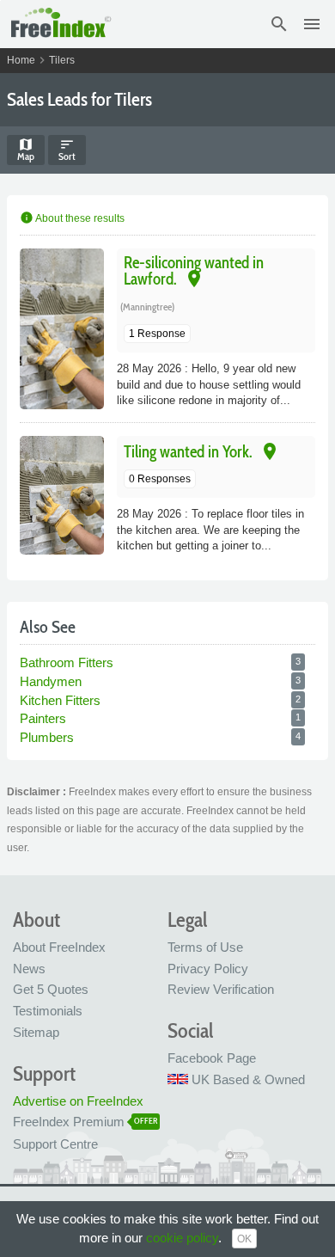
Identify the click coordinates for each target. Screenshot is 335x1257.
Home (21, 60)
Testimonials (47, 1010)
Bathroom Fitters (66, 662)
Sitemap (36, 1032)
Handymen (51, 681)
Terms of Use (205, 947)
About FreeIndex (59, 947)
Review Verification (221, 989)
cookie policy (182, 1237)
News (29, 968)
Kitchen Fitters (60, 700)
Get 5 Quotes (50, 989)
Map (25, 149)
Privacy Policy (208, 968)
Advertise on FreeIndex (78, 1101)
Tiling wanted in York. (188, 452)
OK (244, 1239)
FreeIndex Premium (69, 1121)
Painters (43, 718)
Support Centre (55, 1144)
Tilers (62, 60)
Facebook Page (212, 1058)
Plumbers (47, 737)
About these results (72, 218)
